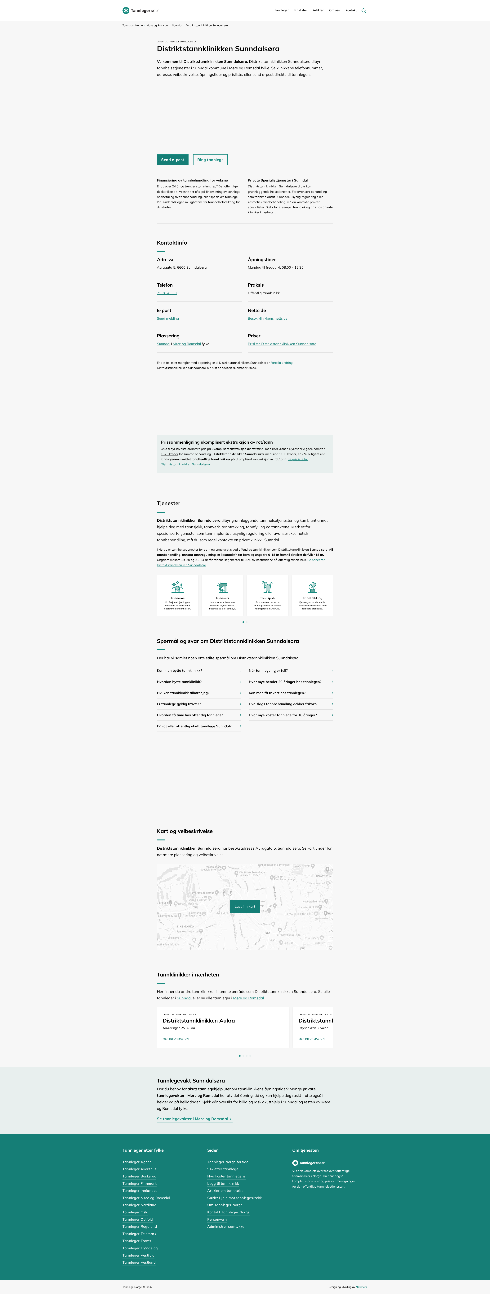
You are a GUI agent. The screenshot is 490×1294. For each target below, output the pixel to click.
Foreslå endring (281, 363)
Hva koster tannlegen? (226, 1176)
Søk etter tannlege (222, 1169)
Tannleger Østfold (137, 1219)
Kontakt (351, 10)
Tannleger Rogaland (139, 1226)
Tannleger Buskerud (139, 1176)
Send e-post (172, 159)
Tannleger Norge (132, 25)
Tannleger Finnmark (139, 1183)
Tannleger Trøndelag (140, 1248)
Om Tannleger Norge (225, 1205)
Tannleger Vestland (139, 1262)
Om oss (334, 10)
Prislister (300, 10)
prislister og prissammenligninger (331, 1181)
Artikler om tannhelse (225, 1190)
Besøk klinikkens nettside (267, 318)
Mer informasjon (176, 1038)
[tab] (243, 622)
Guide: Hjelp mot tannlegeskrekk (234, 1198)
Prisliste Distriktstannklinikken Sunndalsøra (282, 344)
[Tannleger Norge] (141, 10)
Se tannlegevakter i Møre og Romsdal (192, 1118)
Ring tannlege (210, 159)
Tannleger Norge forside (227, 1162)
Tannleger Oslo (135, 1212)
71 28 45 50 (167, 293)
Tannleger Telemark (139, 1234)
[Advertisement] (245, 114)
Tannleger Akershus (139, 1169)
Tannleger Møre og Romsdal (146, 1198)
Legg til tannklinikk (223, 1183)
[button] (199, 670)
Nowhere (362, 1287)
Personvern (217, 1219)
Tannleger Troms (136, 1241)
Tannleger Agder (136, 1162)
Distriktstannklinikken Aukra (199, 1020)
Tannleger (281, 10)
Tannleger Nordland (139, 1205)
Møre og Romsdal (157, 25)
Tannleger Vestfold (138, 1255)
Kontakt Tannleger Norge (228, 1212)
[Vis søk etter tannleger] (364, 10)
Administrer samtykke (225, 1226)
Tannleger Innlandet (139, 1190)
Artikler (318, 10)
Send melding (168, 318)
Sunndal (177, 25)
